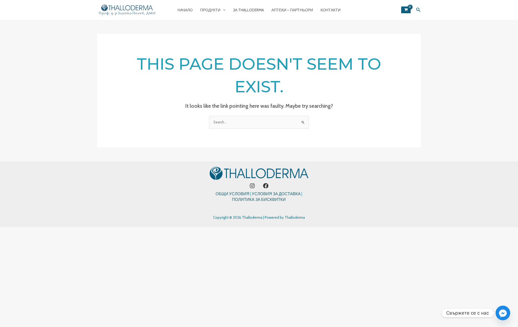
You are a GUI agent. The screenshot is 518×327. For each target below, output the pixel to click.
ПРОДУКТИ (210, 10)
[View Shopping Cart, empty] (405, 9)
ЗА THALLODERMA (248, 10)
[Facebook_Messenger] (503, 313)
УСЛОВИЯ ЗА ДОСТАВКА (276, 193)
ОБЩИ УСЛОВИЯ (232, 193)
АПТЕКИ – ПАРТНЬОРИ (292, 10)
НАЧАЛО (185, 10)
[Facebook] (265, 185)
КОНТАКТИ (330, 10)
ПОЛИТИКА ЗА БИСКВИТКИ (259, 199)
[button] (222, 10)
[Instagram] (252, 185)
